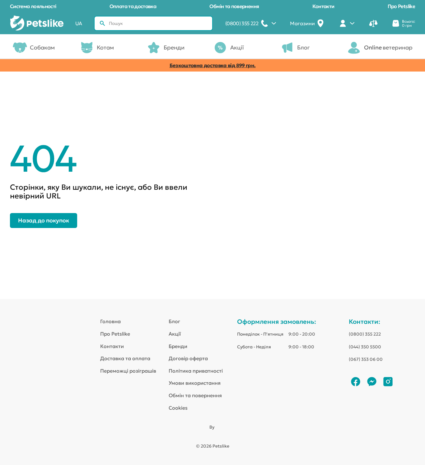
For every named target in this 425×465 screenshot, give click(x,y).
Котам (105, 47)
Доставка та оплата (125, 358)
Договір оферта (188, 358)
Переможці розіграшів (128, 371)
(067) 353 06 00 (366, 359)
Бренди (174, 47)
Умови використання (195, 383)
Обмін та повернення (234, 6)
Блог (303, 47)
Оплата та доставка (133, 6)
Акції (237, 47)
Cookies (178, 408)
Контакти (323, 6)
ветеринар (388, 47)
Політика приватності (196, 371)
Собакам (42, 47)
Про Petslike (401, 6)
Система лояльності (33, 6)
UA (78, 23)
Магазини (302, 23)
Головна (110, 321)
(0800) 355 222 (365, 334)
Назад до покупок (43, 220)
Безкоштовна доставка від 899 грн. (213, 65)
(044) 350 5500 (365, 347)
